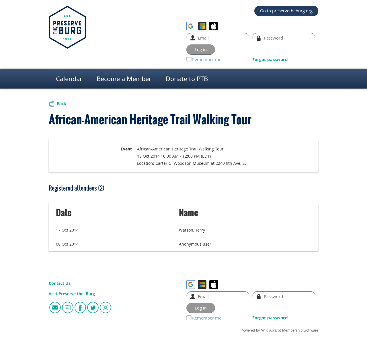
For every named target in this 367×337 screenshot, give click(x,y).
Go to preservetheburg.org (286, 10)
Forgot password (270, 59)
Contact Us (60, 283)
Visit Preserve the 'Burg (72, 294)
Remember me (206, 59)
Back (61, 104)
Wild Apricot (271, 330)
